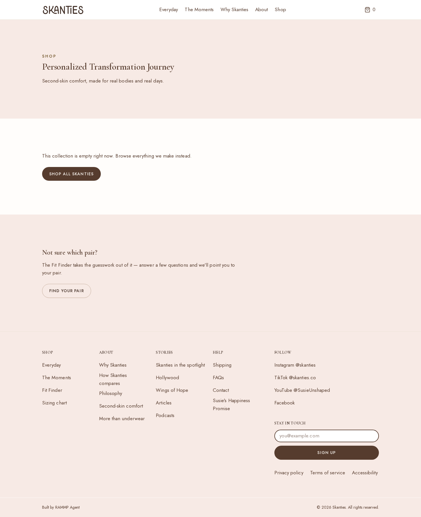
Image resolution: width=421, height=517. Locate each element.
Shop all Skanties (71, 174)
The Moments (199, 9)
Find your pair (66, 291)
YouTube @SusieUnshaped (302, 390)
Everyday (168, 9)
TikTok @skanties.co (295, 377)
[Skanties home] (63, 9)
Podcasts (165, 415)
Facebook (284, 402)
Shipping (222, 364)
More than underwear (122, 418)
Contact (221, 390)
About (261, 9)
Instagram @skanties (295, 364)
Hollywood (167, 377)
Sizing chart (54, 402)
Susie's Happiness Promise (231, 404)
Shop (280, 9)
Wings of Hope (172, 390)
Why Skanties (234, 9)
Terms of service (327, 472)
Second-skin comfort (121, 405)
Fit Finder (52, 390)
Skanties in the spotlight (180, 364)
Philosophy (110, 393)
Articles (164, 402)
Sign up (326, 452)
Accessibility (365, 472)
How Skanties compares (113, 379)
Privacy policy (288, 472)
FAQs (218, 377)
